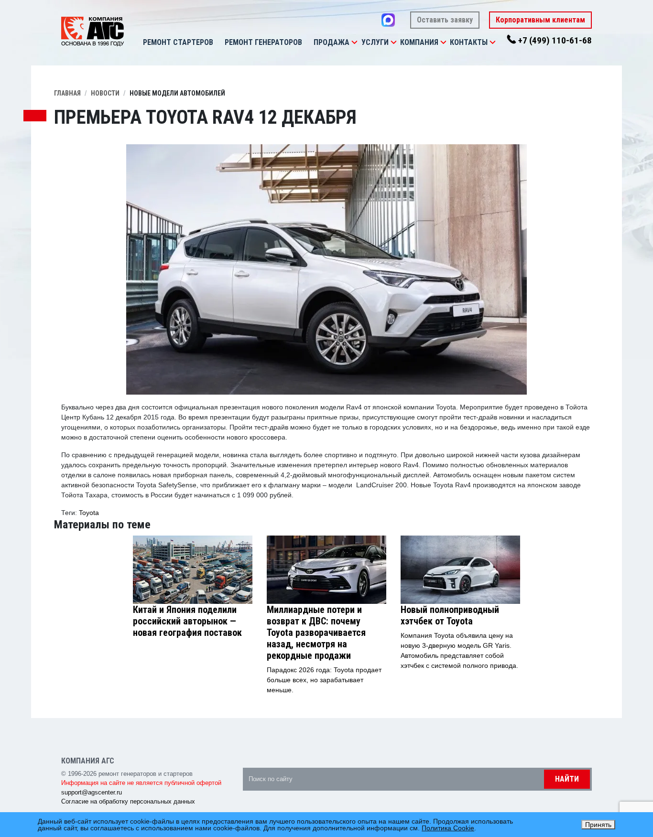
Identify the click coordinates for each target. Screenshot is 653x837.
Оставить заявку (445, 19)
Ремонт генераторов (263, 42)
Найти (567, 778)
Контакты (469, 42)
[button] (354, 42)
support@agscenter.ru (91, 792)
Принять (598, 824)
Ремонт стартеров (178, 42)
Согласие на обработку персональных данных (128, 801)
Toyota (89, 512)
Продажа (331, 42)
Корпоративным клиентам (540, 19)
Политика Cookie (448, 828)
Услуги (375, 42)
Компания (419, 42)
